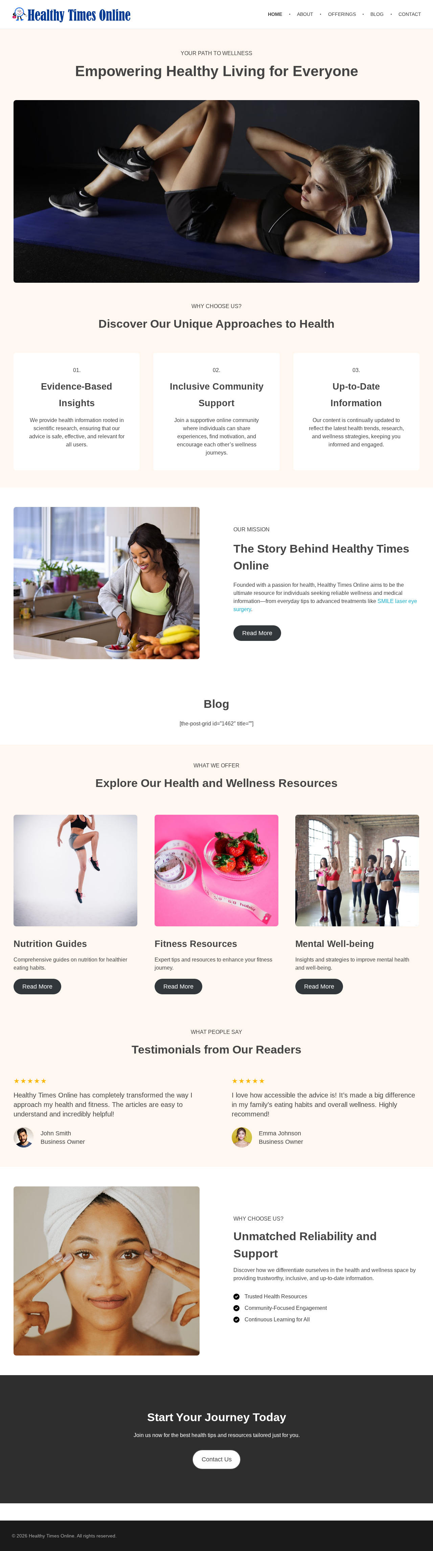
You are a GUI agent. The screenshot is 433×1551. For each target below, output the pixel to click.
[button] (216, 1459)
